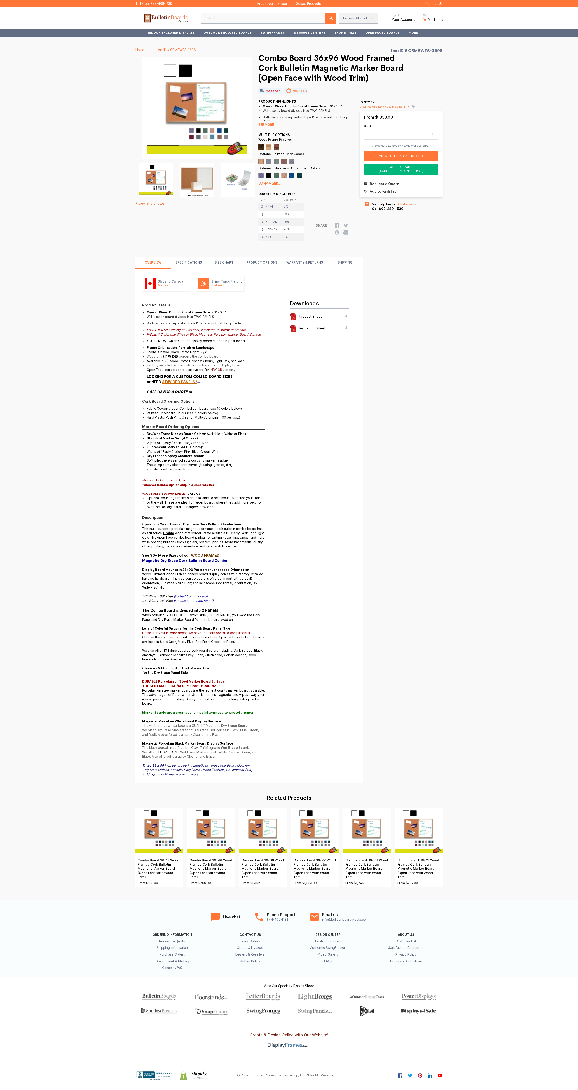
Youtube (440, 1075)
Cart (425, 15)
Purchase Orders (172, 954)
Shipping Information (172, 948)
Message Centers (309, 32)
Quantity (369, 126)
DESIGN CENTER (327, 934)
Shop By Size (345, 32)
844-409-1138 (161, 3)
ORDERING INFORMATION (172, 934)
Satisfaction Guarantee (406, 948)
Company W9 (172, 968)
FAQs (328, 961)
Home (139, 50)
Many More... (269, 184)
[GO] (330, 18)
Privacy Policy (405, 954)
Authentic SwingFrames (328, 948)
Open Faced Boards (383, 32)
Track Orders (250, 941)
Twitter (410, 1075)
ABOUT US (406, 934)
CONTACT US (250, 934)
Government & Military (172, 961)
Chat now (405, 204)
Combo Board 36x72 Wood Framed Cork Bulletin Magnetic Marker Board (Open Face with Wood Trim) (315, 868)
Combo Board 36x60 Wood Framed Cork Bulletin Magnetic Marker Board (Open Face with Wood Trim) (263, 868)
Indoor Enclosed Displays (171, 32)
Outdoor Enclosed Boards (228, 32)
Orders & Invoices (250, 948)
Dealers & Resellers (250, 954)
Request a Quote (172, 941)
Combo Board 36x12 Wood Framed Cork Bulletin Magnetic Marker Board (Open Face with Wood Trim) (158, 868)
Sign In (396, 15)
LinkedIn (430, 1075)
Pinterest (420, 1075)
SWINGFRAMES (273, 32)
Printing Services (328, 941)
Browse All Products (358, 18)
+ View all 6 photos (149, 203)
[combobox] (268, 18)
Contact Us (434, 3)
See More (266, 124)
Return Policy (250, 961)
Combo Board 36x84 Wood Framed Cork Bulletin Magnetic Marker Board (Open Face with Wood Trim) (366, 868)
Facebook (400, 1075)
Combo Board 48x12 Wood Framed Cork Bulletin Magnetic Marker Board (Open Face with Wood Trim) (418, 868)
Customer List (406, 941)
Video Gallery (328, 954)
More (413, 32)
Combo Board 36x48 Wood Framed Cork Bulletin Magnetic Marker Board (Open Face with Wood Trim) (211, 868)
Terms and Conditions (405, 961)
